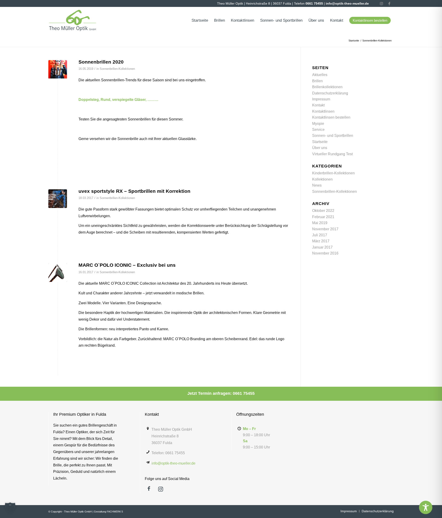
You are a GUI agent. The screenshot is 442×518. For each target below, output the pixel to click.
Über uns (319, 148)
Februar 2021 (323, 217)
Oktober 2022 (323, 211)
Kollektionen (322, 179)
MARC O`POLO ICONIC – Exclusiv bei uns (127, 265)
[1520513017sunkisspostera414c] (57, 69)
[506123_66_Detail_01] (57, 272)
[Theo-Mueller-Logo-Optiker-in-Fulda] (72, 20)
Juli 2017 (319, 235)
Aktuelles (319, 75)
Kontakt (318, 105)
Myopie (318, 124)
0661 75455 (314, 3)
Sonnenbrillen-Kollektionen (117, 68)
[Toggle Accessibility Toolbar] (426, 507)
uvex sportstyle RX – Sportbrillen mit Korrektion (134, 191)
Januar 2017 (322, 247)
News (317, 185)
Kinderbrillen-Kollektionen (333, 173)
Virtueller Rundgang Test (332, 154)
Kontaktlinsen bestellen (331, 117)
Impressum (321, 99)
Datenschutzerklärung (330, 93)
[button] (10, 508)
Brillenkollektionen (327, 87)
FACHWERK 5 (115, 511)
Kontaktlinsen (323, 111)
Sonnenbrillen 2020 (101, 61)
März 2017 (320, 241)
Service (318, 130)
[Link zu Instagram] (381, 3)
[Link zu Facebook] (389, 3)
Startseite (320, 142)
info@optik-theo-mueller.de (347, 3)
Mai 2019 (319, 223)
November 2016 (325, 253)
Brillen (317, 81)
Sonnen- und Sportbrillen (332, 136)
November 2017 (325, 229)
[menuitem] (200, 20)
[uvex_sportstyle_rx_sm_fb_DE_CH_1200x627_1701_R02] (57, 198)
